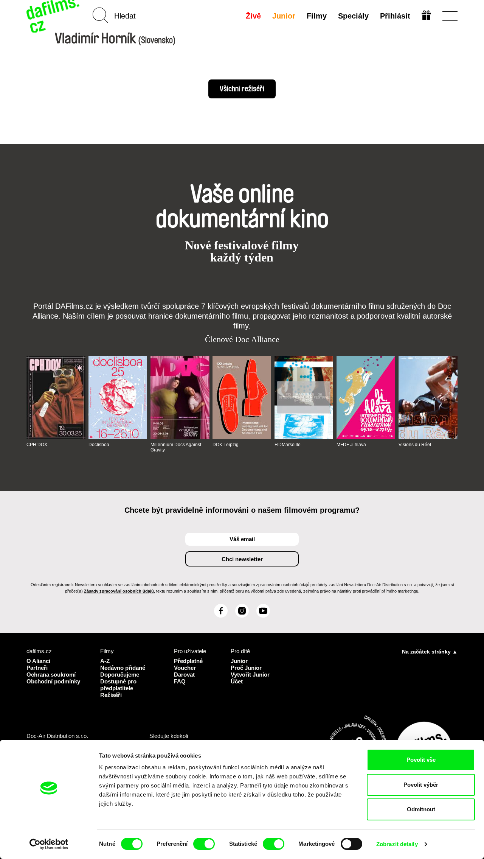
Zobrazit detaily (397, 844)
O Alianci (38, 661)
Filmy (317, 16)
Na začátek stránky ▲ (430, 652)
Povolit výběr (420, 784)
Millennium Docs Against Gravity (175, 447)
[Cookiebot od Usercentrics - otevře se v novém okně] (49, 844)
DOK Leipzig (226, 444)
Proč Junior (246, 667)
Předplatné (188, 661)
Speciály (353, 16)
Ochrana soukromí (51, 674)
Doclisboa (98, 444)
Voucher (185, 667)
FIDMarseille (288, 444)
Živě (253, 16)
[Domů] (53, 16)
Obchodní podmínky (53, 681)
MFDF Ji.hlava (351, 444)
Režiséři (111, 695)
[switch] (204, 844)
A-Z (105, 661)
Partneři (37, 667)
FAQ (180, 681)
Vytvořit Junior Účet (250, 678)
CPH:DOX (36, 444)
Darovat (184, 674)
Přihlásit (395, 16)
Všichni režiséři (242, 89)
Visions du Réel (415, 444)
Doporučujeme (119, 674)
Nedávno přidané (122, 667)
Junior (283, 16)
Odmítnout (421, 809)
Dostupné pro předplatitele (118, 684)
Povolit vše (421, 759)
